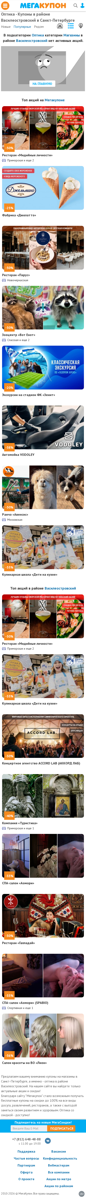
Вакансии (58, 1151)
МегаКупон (43, 5)
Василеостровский (31, 40)
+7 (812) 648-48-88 (26, 1139)
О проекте (26, 1179)
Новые (6, 26)
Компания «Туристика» (20, 823)
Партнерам (26, 1165)
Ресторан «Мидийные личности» (27, 155)
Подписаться (61, 1128)
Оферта (26, 1172)
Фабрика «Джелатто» (19, 215)
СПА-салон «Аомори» (18, 883)
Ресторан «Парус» (16, 275)
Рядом (39, 26)
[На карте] (81, 25)
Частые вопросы (26, 1158)
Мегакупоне (55, 100)
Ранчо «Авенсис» (15, 514)
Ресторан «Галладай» (18, 943)
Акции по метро (58, 1179)
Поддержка (26, 1151)
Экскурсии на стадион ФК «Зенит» (28, 395)
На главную (42, 84)
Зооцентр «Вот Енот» (18, 335)
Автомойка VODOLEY (18, 454)
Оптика (38, 35)
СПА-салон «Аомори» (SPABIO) (25, 1003)
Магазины (71, 35)
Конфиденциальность (58, 1158)
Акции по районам (58, 1186)
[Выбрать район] (71, 25)
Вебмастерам (58, 1165)
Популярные (22, 26)
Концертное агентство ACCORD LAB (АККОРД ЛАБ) (41, 763)
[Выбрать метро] (60, 25)
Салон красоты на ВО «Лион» (24, 1063)
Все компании (59, 1172)
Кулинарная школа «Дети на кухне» (29, 574)
